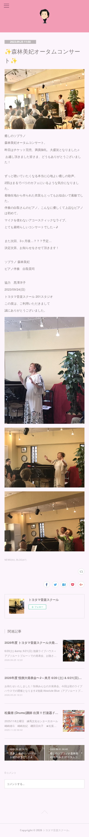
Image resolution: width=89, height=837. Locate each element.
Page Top (44, 812)
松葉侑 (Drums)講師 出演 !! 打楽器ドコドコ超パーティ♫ (43, 712)
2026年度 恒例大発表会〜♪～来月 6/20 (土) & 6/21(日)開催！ (46, 678)
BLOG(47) (21, 559)
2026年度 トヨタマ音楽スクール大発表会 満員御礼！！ (42, 642)
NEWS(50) (10, 559)
